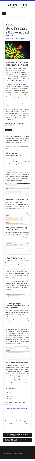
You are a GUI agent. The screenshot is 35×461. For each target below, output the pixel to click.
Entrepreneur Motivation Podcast (17, 408)
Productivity (9, 35)
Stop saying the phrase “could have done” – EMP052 (16, 435)
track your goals (10, 425)
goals (12, 423)
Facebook (10, 396)
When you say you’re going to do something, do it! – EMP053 (15, 440)
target (26, 423)
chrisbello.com (20, 421)
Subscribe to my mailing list (14, 123)
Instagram (10, 398)
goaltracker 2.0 (19, 423)
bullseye (12, 421)
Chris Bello (17, 5)
